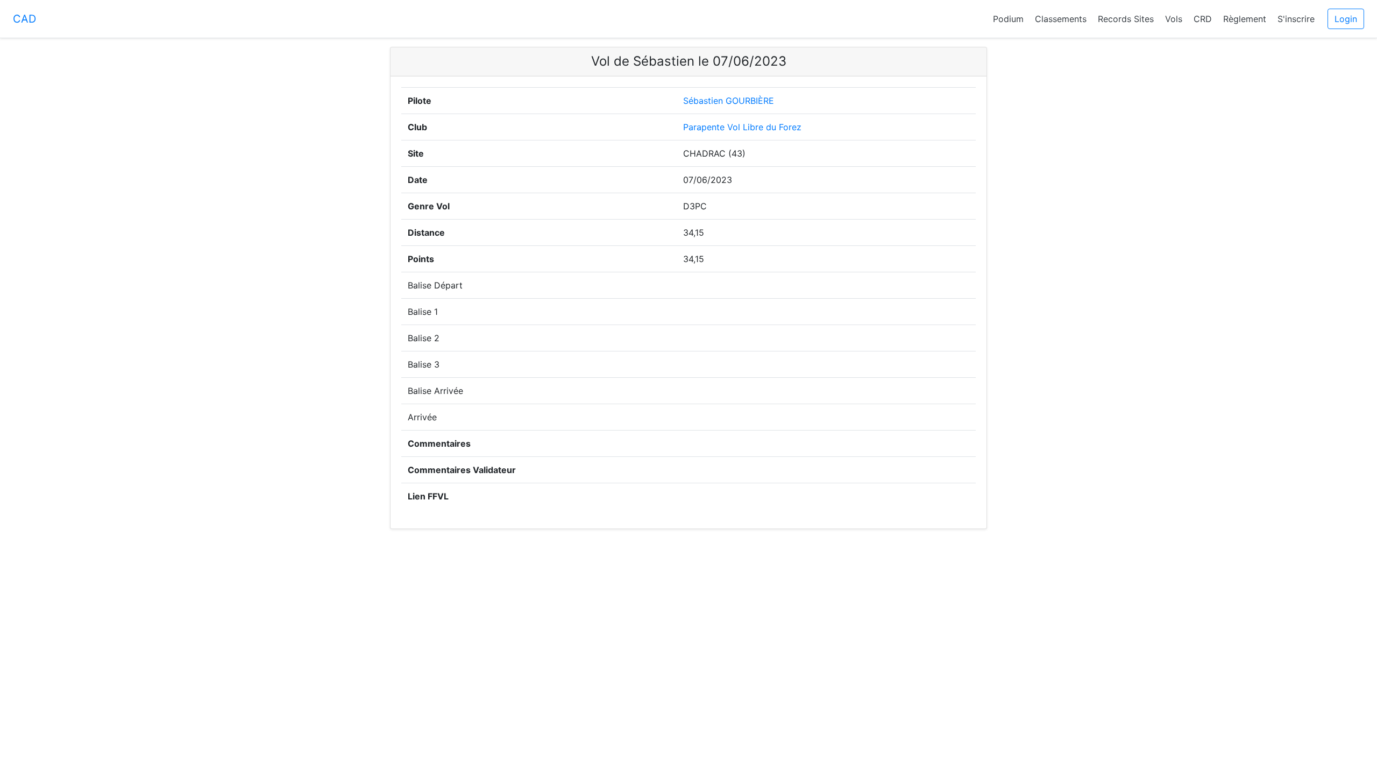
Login (1346, 18)
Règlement (1244, 18)
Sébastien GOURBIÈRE (728, 100)
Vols (1173, 18)
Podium (1008, 18)
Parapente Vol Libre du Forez (742, 127)
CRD (1203, 18)
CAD (24, 18)
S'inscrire (1296, 18)
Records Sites (1126, 18)
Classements (1061, 18)
